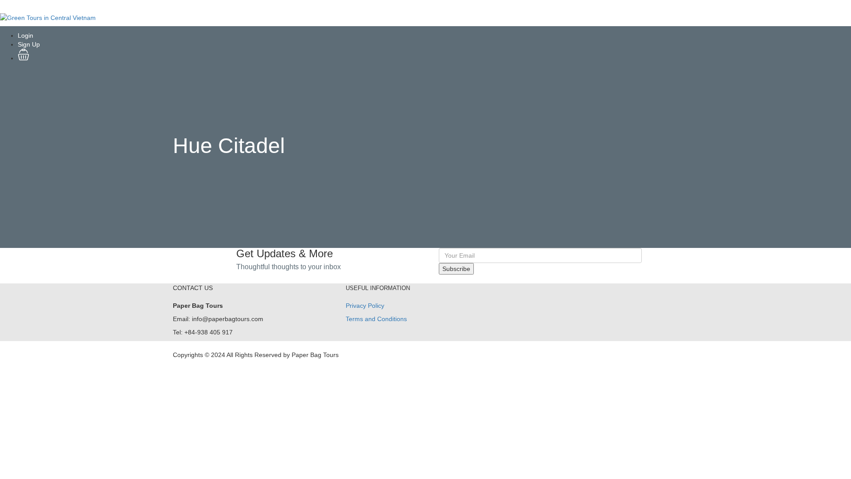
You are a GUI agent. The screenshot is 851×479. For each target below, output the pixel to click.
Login (25, 35)
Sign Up (29, 44)
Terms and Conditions (376, 318)
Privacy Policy (365, 305)
